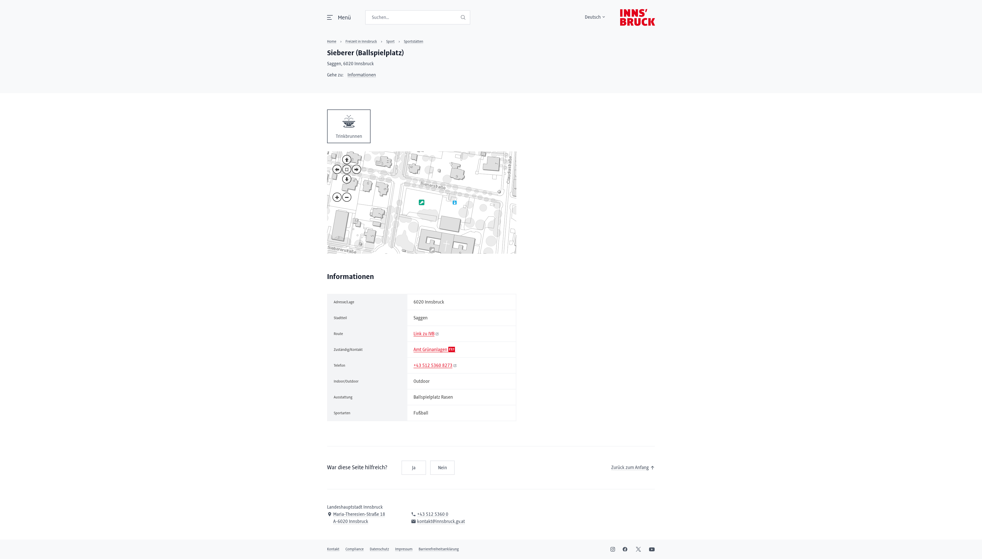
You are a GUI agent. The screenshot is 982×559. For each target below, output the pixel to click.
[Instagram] (613, 549)
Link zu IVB (424, 334)
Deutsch (593, 17)
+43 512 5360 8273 (433, 365)
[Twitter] (638, 549)
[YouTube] (652, 549)
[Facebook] (625, 549)
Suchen (463, 17)
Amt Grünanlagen (430, 349)
